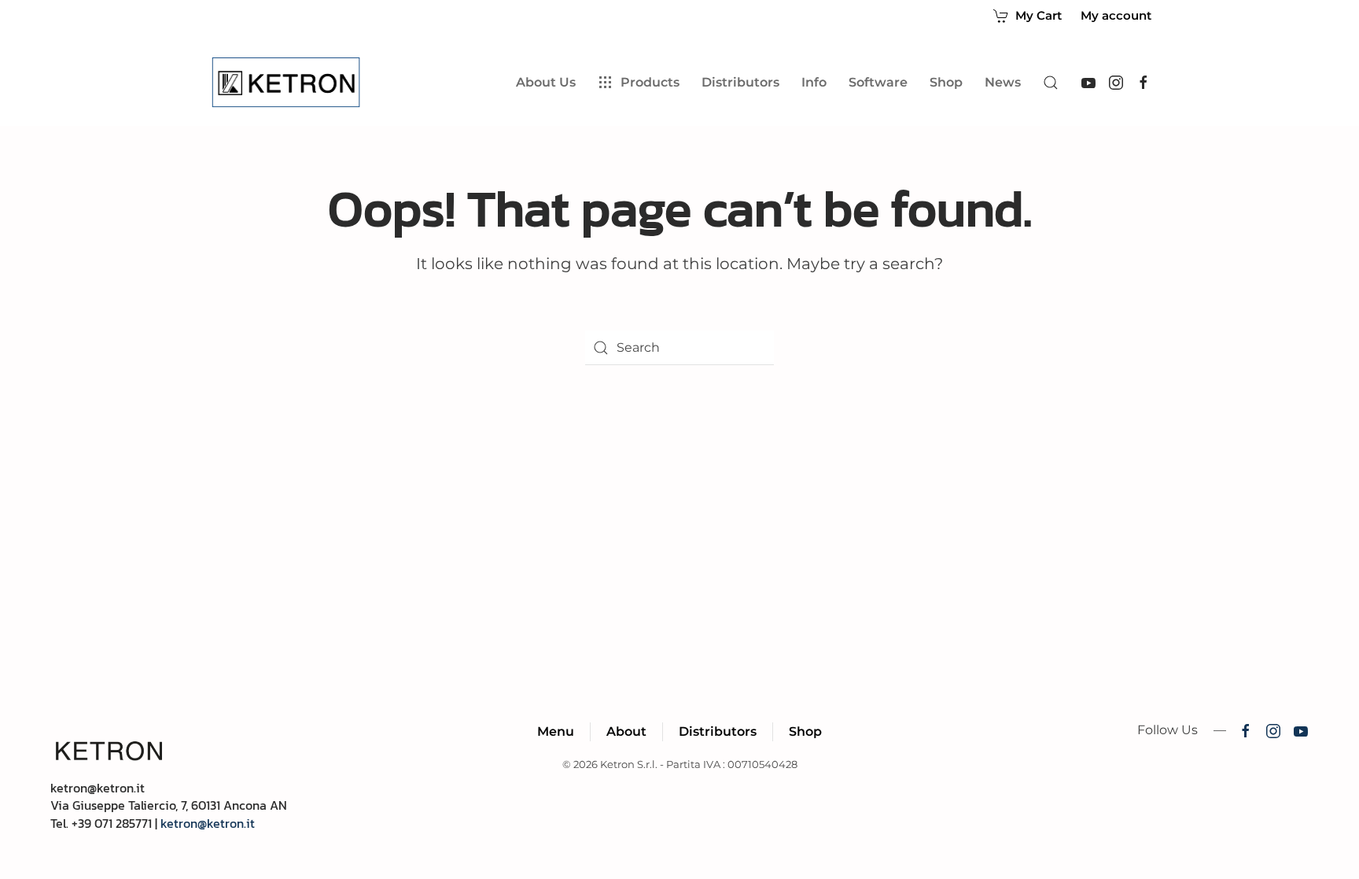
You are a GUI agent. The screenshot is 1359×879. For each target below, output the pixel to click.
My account (1116, 16)
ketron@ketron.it (207, 823)
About (626, 731)
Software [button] (878, 82)
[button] (1051, 82)
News (1003, 82)
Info (814, 82)
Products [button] (650, 82)
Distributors (718, 731)
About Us (546, 82)
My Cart (1038, 15)
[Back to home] (289, 82)
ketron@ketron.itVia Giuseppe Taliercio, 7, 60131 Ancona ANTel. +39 (168, 805)
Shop (946, 82)
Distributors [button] (740, 82)
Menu (555, 731)
